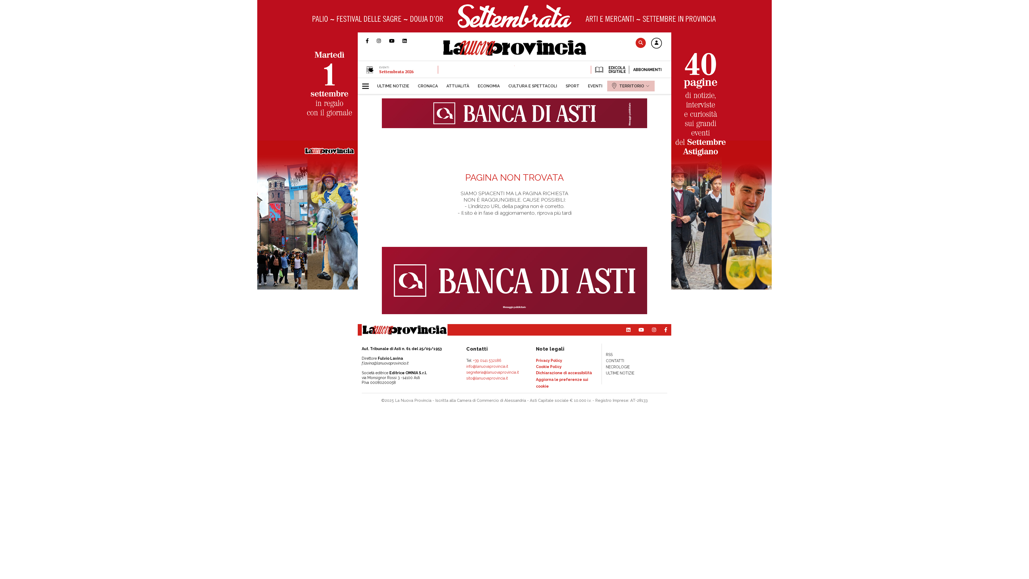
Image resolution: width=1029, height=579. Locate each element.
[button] (656, 43)
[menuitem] (393, 86)
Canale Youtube (395, 40)
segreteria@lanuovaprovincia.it (492, 372)
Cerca (641, 43)
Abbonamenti (647, 70)
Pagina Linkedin (408, 40)
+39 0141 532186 (487, 360)
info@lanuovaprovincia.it (487, 366)
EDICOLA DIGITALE (617, 70)
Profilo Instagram (383, 40)
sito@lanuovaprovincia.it (487, 378)
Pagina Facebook (371, 40)
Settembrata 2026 (396, 71)
